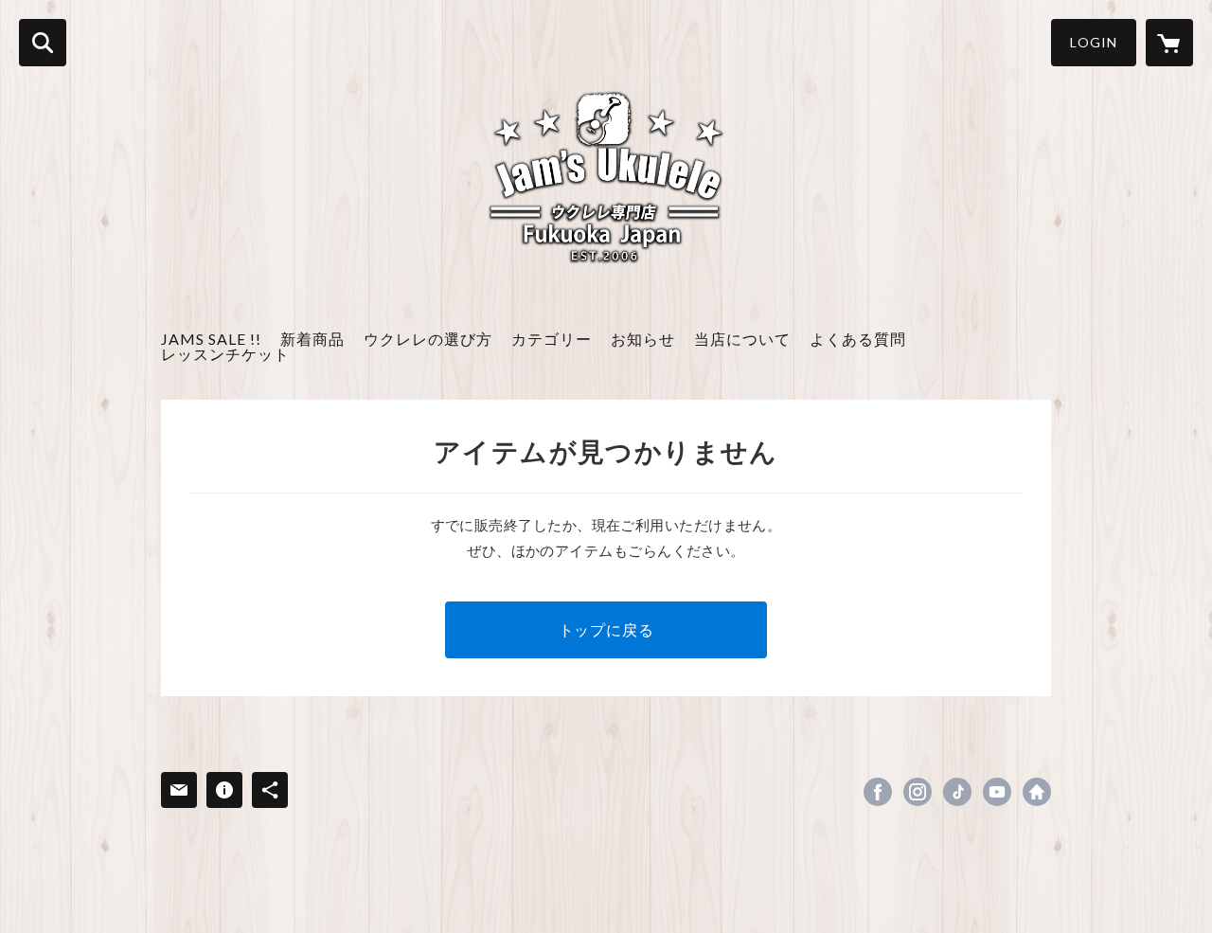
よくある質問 (858, 339)
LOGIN (1093, 42)
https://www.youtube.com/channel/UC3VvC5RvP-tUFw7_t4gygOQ (997, 792)
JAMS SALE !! (211, 339)
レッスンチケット (225, 354)
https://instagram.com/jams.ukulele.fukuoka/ (917, 792)
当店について (742, 339)
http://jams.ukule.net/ (1037, 792)
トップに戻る (606, 629)
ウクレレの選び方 (428, 339)
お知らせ (643, 339)
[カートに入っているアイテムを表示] (1169, 42)
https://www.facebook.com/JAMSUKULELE (878, 792)
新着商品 (312, 339)
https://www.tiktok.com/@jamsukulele (957, 792)
